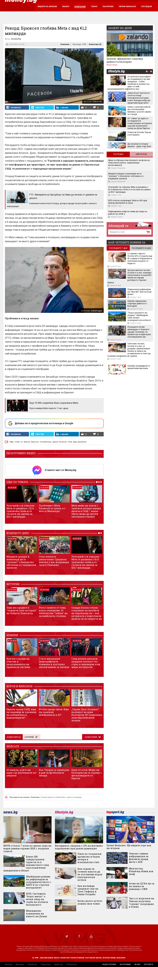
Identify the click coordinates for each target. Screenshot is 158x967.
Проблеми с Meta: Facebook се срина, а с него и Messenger (52, 508)
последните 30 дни (141, 248)
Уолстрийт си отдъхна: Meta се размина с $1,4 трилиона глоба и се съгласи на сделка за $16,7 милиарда (20, 511)
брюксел (35, 442)
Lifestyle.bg (32, 964)
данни (55, 442)
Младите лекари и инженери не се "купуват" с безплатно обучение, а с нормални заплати (21, 562)
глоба (17, 442)
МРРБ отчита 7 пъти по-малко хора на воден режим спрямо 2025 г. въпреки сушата (27, 848)
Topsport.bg (45, 964)
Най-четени (141, 154)
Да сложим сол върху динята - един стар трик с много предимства (139, 146)
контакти (148, 964)
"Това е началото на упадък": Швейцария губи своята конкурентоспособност (139, 316)
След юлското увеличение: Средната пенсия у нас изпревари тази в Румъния (54, 560)
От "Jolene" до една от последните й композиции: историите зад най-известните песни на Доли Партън (139, 123)
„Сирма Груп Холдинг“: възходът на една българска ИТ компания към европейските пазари (86, 715)
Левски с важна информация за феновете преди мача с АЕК (138, 857)
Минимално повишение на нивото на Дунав (36, 913)
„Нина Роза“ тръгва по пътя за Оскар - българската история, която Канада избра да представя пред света (138, 98)
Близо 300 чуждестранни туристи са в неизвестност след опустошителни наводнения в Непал (26, 863)
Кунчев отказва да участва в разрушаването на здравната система (18, 662)
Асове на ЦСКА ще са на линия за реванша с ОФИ (141, 886)
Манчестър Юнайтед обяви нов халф (141, 871)
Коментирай (91, 737)
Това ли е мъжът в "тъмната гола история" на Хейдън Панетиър (21, 610)
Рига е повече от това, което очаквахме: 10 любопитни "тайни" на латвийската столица (53, 611)
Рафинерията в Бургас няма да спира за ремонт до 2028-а (127, 212)
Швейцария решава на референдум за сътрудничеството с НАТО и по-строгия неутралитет (38, 882)
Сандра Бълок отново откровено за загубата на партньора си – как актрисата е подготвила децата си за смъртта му (86, 613)
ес (22, 442)
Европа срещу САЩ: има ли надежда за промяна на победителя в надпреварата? (21, 713)
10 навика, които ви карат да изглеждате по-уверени (21, 772)
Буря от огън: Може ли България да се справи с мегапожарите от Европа (86, 774)
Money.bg (20, 964)
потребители (45, 442)
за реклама (125, 964)
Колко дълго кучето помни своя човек (89, 902)
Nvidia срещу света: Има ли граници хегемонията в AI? (54, 712)
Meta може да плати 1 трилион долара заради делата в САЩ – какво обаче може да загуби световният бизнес (86, 511)
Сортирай (29, 737)
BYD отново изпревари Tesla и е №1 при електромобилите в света (127, 201)
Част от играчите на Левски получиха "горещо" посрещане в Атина (141, 902)
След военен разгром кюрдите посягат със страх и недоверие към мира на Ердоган (85, 662)
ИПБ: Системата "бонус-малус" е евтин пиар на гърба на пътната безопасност (37, 899)
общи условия (109, 964)
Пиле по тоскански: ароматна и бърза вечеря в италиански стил (89, 857)
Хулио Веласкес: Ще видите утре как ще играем (128, 847)
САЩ (11, 442)
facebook (63, 442)
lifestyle (116, 71)
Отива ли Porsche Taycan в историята (139, 133)
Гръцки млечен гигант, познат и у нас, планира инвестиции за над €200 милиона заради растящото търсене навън (129, 276)
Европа (27, 442)
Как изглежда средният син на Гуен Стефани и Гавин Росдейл (87, 890)
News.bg (8, 964)
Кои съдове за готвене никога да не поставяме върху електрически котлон (89, 874)
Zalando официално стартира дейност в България (125, 60)
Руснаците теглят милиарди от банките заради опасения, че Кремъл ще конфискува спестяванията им (139, 332)
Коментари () (95, 44)
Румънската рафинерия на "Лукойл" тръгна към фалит (139, 291)
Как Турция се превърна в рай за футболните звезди (54, 772)
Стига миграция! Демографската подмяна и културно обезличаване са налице (54, 662)
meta (70, 442)
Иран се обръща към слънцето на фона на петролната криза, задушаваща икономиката (129, 162)
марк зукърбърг (80, 442)
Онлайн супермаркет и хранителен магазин (138, 366)
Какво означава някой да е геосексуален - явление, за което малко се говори (139, 110)
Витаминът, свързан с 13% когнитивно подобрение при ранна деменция (79, 847)
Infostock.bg (71, 964)
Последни (118, 154)
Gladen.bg (58, 964)
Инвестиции (112, 65)
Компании (64, 44)
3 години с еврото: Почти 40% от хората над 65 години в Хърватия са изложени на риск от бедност (139, 258)
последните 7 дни (118, 248)
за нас (137, 964)
